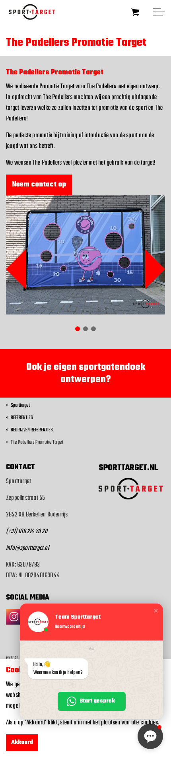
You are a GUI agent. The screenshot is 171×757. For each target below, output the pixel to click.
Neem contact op (39, 184)
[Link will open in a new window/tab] (14, 617)
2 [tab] (85, 328)
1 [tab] (77, 328)
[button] (135, 12)
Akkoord (22, 742)
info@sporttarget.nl (27, 548)
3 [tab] (93, 328)
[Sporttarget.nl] (30, 12)
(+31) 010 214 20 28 (26, 531)
